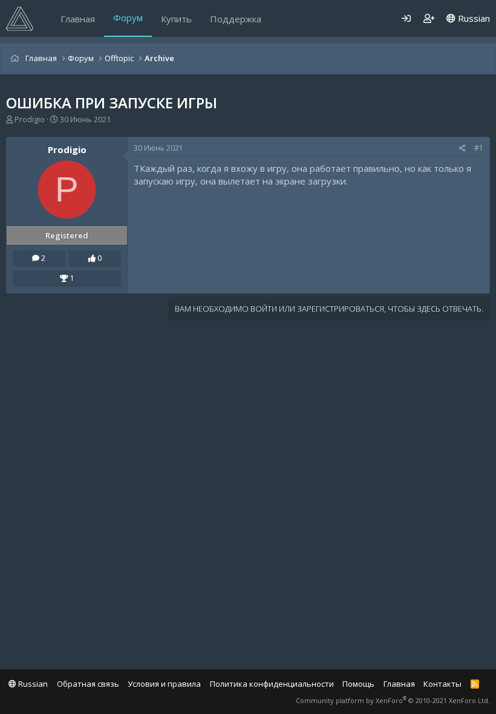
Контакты (442, 683)
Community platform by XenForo (393, 700)
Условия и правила (164, 683)
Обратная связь (88, 683)
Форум (128, 17)
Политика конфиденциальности (272, 683)
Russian (472, 18)
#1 (478, 148)
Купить (176, 19)
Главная (77, 19)
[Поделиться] (462, 149)
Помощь (358, 683)
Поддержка (235, 19)
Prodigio (30, 119)
